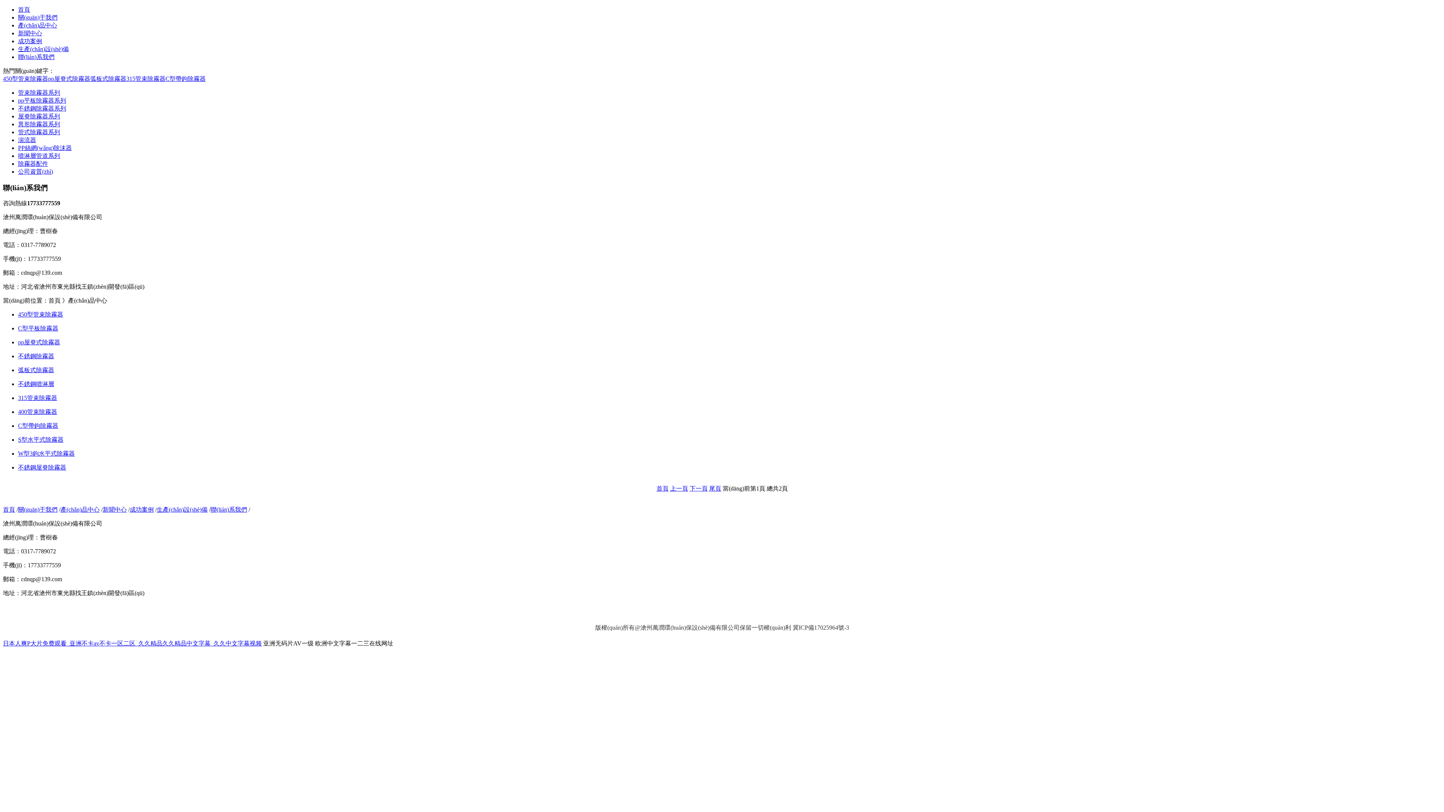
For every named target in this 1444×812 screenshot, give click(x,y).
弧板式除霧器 (108, 79)
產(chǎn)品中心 (37, 25)
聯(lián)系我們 (36, 57)
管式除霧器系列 (39, 132)
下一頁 (699, 488)
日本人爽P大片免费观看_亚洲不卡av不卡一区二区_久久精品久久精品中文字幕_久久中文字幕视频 (132, 643)
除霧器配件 (33, 164)
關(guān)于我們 (38, 17)
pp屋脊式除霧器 (69, 79)
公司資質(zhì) (35, 171)
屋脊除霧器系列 (39, 116)
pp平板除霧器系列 (42, 100)
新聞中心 (30, 33)
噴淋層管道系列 (39, 156)
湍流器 (27, 140)
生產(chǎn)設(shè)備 (43, 49)
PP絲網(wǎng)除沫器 (45, 148)
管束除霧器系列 (39, 92)
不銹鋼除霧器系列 (42, 108)
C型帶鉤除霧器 (185, 79)
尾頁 (715, 488)
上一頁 (679, 488)
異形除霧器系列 (39, 124)
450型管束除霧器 (25, 79)
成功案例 (30, 41)
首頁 (24, 9)
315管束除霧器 (145, 79)
